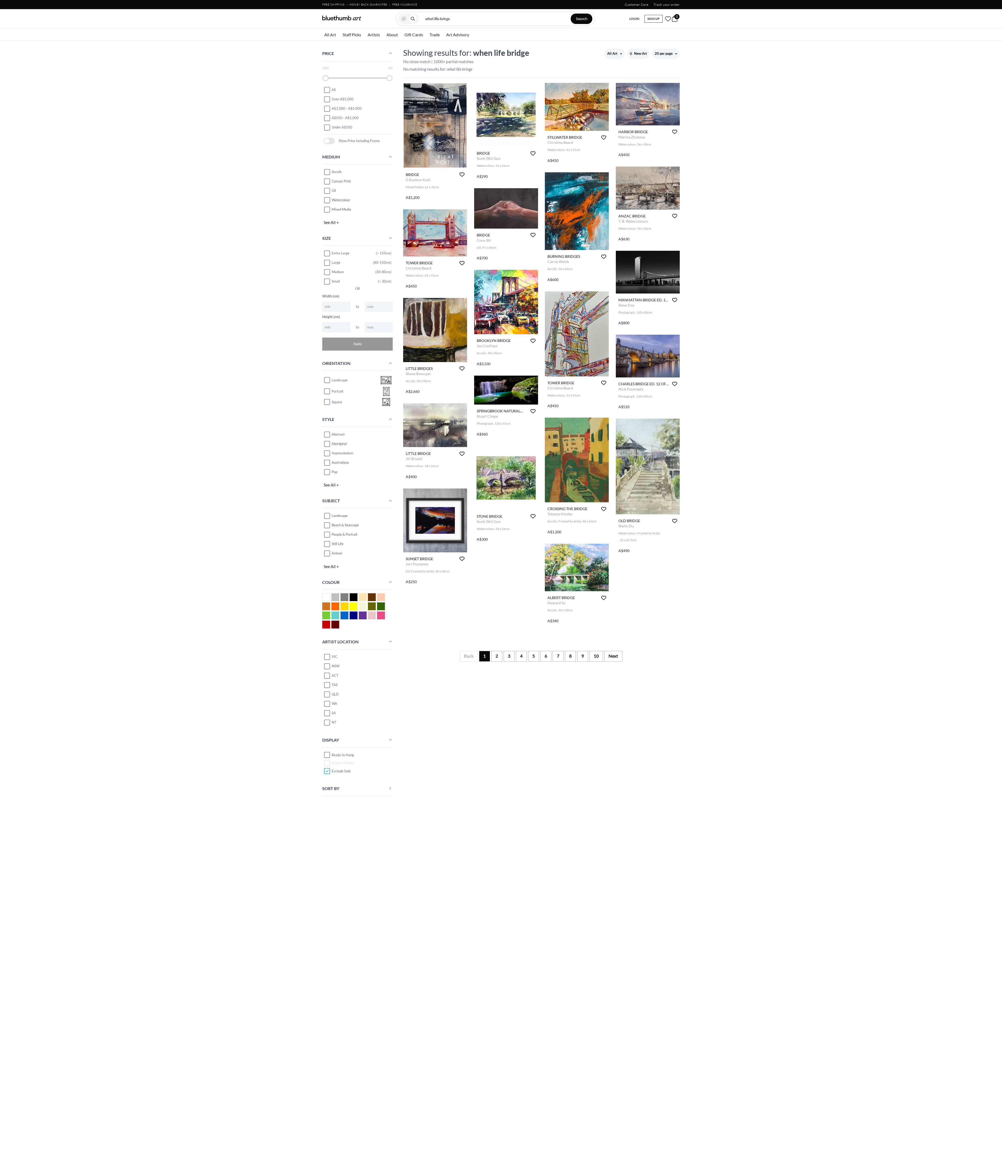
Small (336, 281)
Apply (357, 344)
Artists (374, 34)
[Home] (341, 18)
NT (334, 722)
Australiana (340, 462)
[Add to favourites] (462, 174)
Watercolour (341, 200)
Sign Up (653, 19)
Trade (435, 34)
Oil (334, 190)
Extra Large (340, 253)
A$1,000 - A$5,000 (347, 108)
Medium (338, 272)
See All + (331, 222)
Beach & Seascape (345, 525)
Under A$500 (342, 127)
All (334, 90)
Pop (334, 472)
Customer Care (636, 5)
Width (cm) (330, 296)
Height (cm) (331, 317)
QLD (335, 694)
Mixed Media (341, 209)
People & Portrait (344, 534)
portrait (337, 391)
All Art (330, 34)
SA (334, 713)
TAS (335, 685)
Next (613, 656)
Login (634, 19)
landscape (340, 380)
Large (336, 262)
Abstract (338, 434)
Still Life (337, 544)
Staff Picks (352, 34)
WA (334, 703)
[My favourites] (668, 19)
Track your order (667, 5)
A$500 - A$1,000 (345, 118)
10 (596, 656)
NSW (335, 666)
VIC (334, 657)
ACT (335, 675)
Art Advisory (457, 34)
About (392, 34)
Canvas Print (341, 181)
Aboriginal (339, 444)
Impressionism (342, 453)
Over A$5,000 (343, 99)
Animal (337, 553)
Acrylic (337, 172)
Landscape (340, 516)
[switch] (329, 141)
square (337, 402)
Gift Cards (413, 34)
